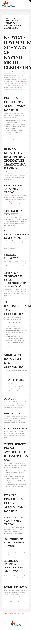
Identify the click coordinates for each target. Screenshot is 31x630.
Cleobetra (17, 81)
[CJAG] (15, 624)
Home (7, 613)
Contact (21, 613)
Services (13, 613)
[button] (28, 4)
